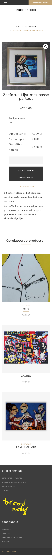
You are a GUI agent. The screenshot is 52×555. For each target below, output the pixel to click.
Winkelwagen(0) (40, 2)
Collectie (6, 529)
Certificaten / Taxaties (12, 478)
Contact (5, 490)
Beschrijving (27, 186)
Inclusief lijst (23, 123)
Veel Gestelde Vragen (12, 537)
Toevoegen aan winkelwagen (26, 174)
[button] (45, 46)
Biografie (6, 541)
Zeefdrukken (30, 27)
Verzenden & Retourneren (14, 482)
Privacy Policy (8, 486)
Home (18, 27)
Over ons (6, 533)
